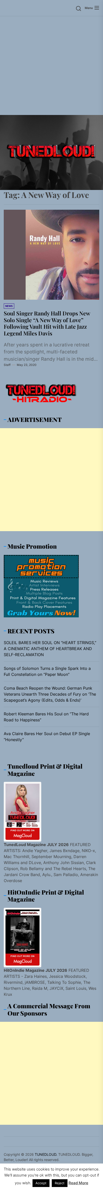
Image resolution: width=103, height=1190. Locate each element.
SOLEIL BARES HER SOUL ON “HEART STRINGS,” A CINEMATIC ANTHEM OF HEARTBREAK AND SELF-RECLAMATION (50, 648)
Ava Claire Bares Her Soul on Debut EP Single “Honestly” (47, 736)
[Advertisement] (51, 65)
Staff (7, 365)
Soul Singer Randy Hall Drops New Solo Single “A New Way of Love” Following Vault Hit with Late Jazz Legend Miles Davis (47, 323)
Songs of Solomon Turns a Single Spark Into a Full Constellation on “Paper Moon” (47, 671)
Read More (78, 1183)
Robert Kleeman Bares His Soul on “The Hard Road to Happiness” (46, 716)
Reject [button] (59, 1183)
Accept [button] (41, 1183)
